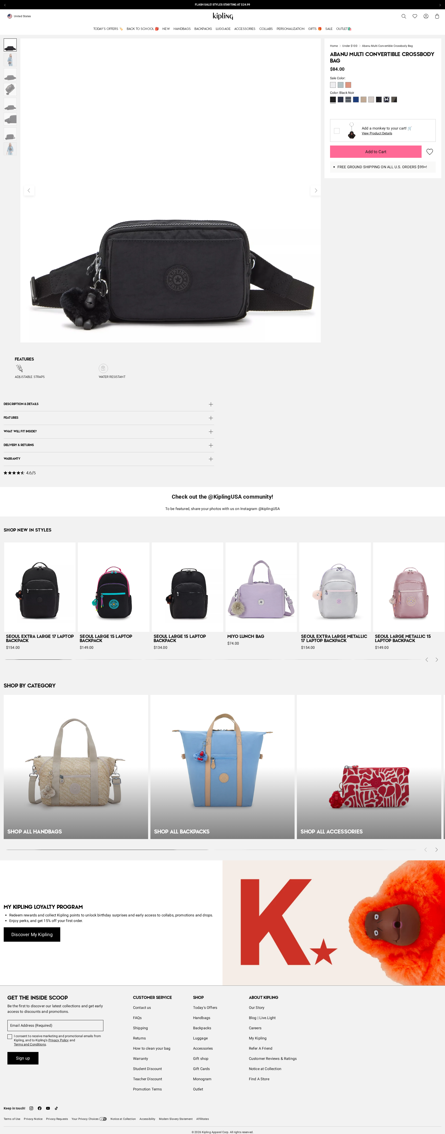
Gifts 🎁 (315, 29)
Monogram (202, 1079)
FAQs (137, 1018)
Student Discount (147, 1069)
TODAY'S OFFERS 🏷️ (108, 29)
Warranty (140, 1058)
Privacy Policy (58, 1040)
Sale (329, 29)
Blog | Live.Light (262, 1018)
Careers (255, 1028)
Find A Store (259, 1079)
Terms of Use (12, 1119)
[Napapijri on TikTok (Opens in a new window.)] (56, 1108)
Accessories (245, 29)
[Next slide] (440, 4)
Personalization (291, 29)
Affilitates (202, 1119)
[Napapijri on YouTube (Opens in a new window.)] (48, 1108)
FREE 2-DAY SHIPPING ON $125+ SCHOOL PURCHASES (222, 4)
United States (22, 16)
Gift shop (200, 1058)
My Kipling (258, 1038)
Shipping (140, 1028)
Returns (139, 1038)
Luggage (223, 29)
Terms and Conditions (30, 1044)
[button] (333, 85)
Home (334, 46)
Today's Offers (205, 1007)
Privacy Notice (33, 1119)
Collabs (266, 29)
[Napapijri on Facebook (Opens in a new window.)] (39, 1108)
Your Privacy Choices (85, 1119)
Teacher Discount (147, 1079)
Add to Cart (376, 151)
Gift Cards (201, 1069)
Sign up (23, 1058)
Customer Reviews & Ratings (273, 1058)
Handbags (182, 29)
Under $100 (349, 46)
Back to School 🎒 (143, 29)
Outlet (198, 1089)
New (166, 29)
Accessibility (148, 1119)
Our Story (256, 1007)
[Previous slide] (5, 4)
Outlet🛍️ (344, 29)
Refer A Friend (260, 1048)
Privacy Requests (57, 1119)
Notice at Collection (265, 1069)
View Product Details (377, 133)
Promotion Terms (147, 1089)
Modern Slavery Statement (176, 1119)
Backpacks (203, 29)
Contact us (142, 1007)
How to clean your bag (151, 1048)
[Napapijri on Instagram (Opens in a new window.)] (31, 1108)
